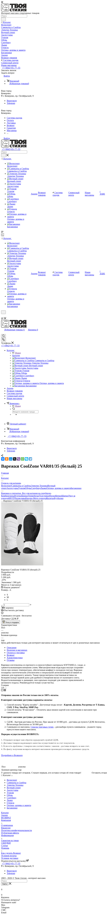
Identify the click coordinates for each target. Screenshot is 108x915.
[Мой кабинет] (2, 316)
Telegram (11, 103)
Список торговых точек (42, 727)
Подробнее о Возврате (12, 755)
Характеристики (15, 657)
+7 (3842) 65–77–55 (11, 68)
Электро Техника (39, 485)
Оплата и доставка (16, 652)
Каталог (16, 355)
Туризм (21, 488)
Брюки (25, 496)
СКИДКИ (6, 843)
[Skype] (26, 459)
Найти (4, 884)
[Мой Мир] (10, 459)
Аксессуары (12, 488)
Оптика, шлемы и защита (58, 488)
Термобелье (33, 496)
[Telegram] (30, 459)
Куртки (18, 496)
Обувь (28, 488)
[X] (14, 459)
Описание (11, 647)
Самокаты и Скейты (21, 485)
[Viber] (18, 459)
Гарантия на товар (10, 840)
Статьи (4, 845)
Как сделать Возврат (11, 853)
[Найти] (3, 19)
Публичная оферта (10, 833)
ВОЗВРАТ (6, 818)
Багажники (76, 488)
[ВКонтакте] (2, 459)
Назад (18, 353)
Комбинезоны (7, 496)
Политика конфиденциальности (16, 830)
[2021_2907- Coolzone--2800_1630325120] (22, 564)
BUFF (12, 498)
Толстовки (44, 496)
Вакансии (6, 828)
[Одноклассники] (6, 459)
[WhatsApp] (22, 459)
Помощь (5, 848)
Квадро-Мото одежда (35, 498)
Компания (6, 820)
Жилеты (50, 498)
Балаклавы (20, 498)
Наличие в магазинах (17, 650)
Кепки (58, 496)
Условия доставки (9, 858)
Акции (4, 815)
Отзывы (10, 660)
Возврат (10, 655)
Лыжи (43, 488)
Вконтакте (12, 100)
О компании (7, 825)
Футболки (58, 498)
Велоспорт (6, 485)
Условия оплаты (9, 855)
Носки (52, 496)
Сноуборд (35, 488)
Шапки (64, 496)
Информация (7, 835)
